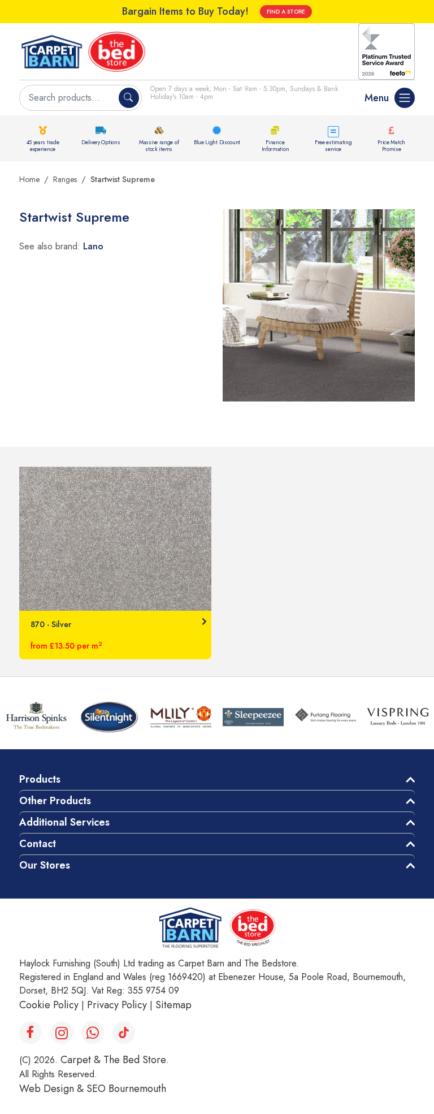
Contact (37, 843)
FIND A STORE (286, 11)
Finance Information (275, 145)
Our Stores (44, 865)
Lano (93, 246)
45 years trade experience (43, 145)
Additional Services (64, 822)
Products (39, 779)
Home (29, 179)
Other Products (55, 800)
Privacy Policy (117, 1005)
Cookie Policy (49, 1005)
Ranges (65, 179)
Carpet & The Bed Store (113, 1059)
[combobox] (70, 98)
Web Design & (52, 1088)
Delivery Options (100, 142)
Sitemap (173, 1005)
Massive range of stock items (159, 145)
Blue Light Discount (217, 142)
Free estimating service (333, 145)
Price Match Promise (391, 145)
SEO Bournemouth (126, 1088)
